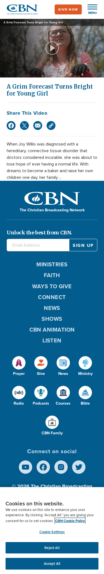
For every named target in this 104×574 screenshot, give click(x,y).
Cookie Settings (52, 532)
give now (68, 9)
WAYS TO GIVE (52, 286)
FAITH (52, 275)
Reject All (51, 547)
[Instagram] (61, 467)
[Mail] (37, 125)
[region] (52, 530)
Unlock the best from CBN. (39, 232)
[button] (89, 9)
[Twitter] (24, 125)
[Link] (51, 125)
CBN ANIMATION (52, 329)
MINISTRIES (52, 264)
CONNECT (52, 297)
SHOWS (52, 319)
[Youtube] (25, 467)
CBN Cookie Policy (70, 520)
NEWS (52, 308)
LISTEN (52, 340)
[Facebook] (11, 125)
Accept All (52, 563)
